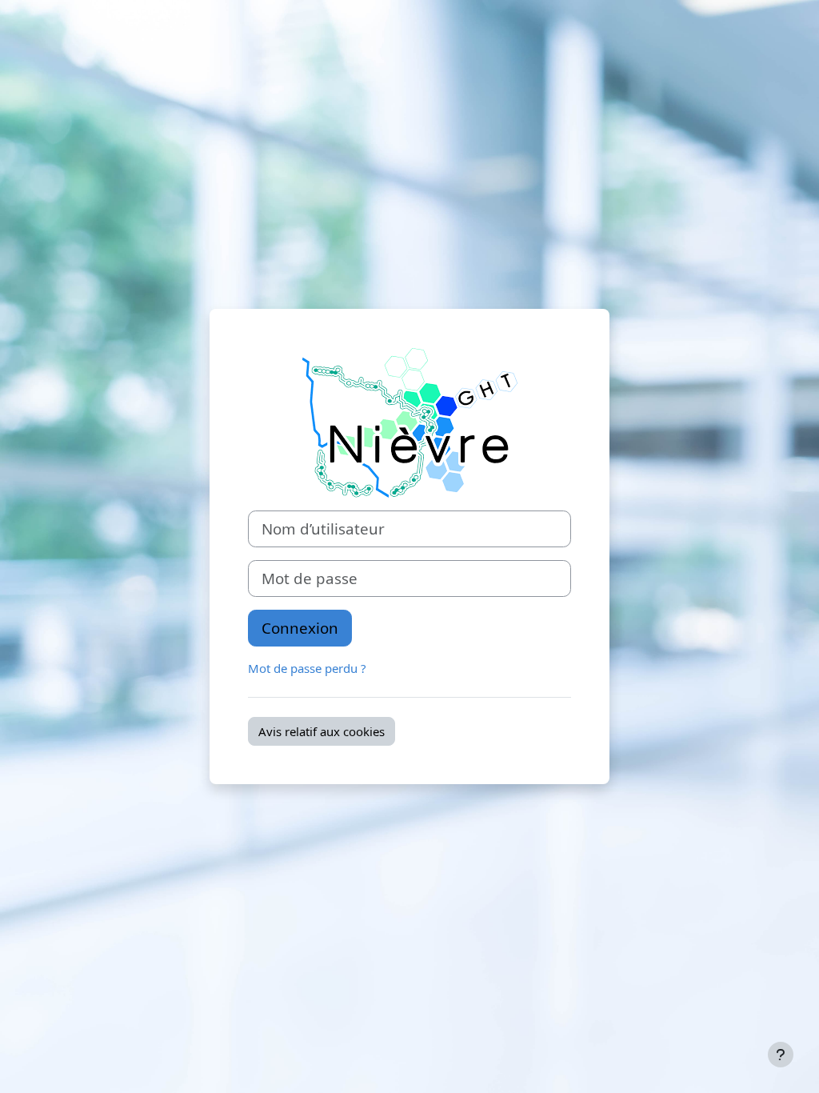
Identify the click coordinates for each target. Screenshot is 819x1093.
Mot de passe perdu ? (307, 668)
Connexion (300, 628)
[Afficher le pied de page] (780, 1054)
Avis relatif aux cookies (321, 731)
